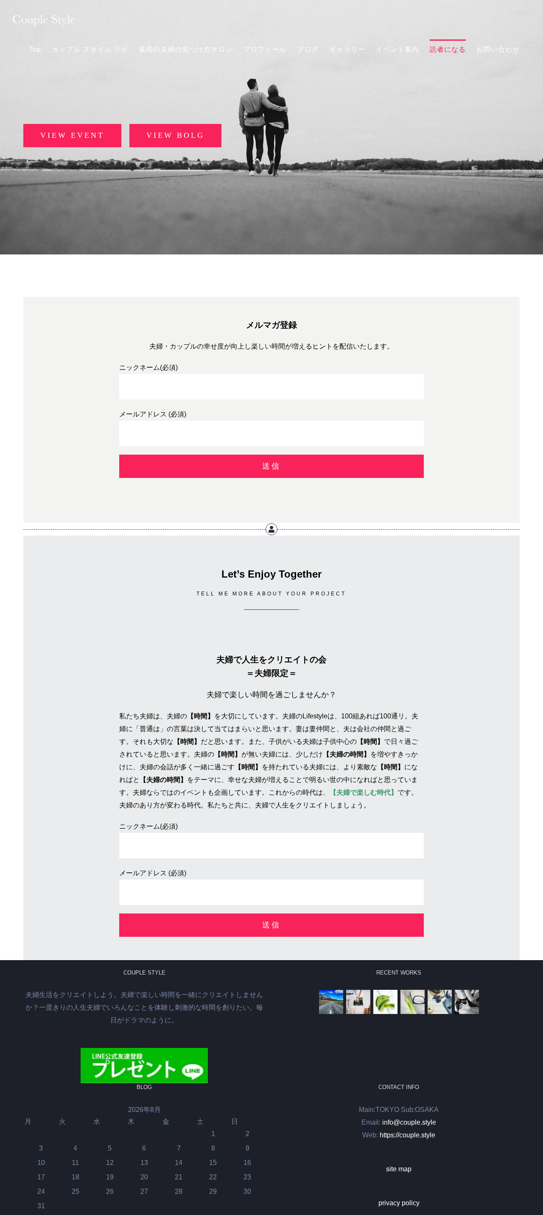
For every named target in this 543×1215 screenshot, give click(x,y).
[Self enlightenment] (331, 1002)
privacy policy (399, 1203)
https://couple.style (407, 1135)
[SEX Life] (466, 1002)
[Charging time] (385, 1002)
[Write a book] (412, 1002)
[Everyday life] (358, 1002)
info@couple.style (409, 1122)
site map (398, 1169)
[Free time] (439, 1002)
